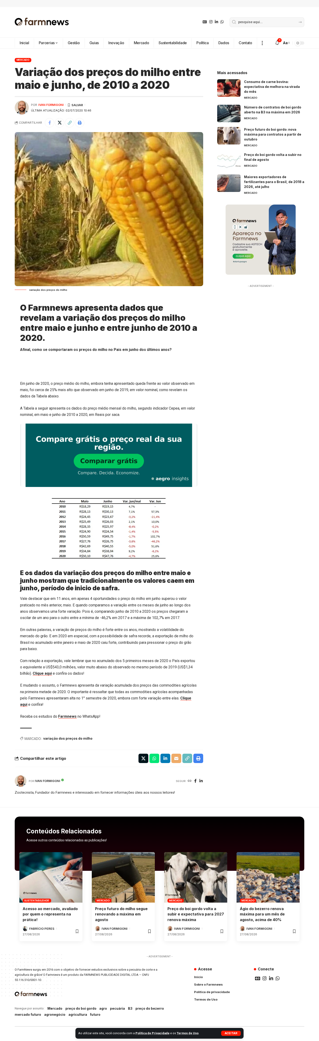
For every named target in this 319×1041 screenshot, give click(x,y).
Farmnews (67, 716)
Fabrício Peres (41, 928)
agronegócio (54, 1014)
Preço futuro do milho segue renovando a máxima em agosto (121, 914)
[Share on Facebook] (49, 122)
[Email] (176, 758)
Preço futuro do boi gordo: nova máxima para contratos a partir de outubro (272, 134)
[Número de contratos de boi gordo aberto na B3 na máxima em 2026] (229, 113)
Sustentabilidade (36, 900)
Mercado (23, 59)
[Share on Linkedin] (165, 758)
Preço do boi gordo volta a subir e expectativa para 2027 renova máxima (195, 914)
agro (103, 1008)
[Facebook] (195, 781)
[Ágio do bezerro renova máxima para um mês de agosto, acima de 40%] (268, 877)
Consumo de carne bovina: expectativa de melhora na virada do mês (272, 87)
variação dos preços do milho (67, 738)
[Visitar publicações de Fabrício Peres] (25, 928)
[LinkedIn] (216, 22)
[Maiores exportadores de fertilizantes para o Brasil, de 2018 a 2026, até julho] (229, 183)
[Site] (189, 781)
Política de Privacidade (152, 1033)
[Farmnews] (42, 22)
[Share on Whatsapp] (154, 758)
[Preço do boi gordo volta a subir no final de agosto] (229, 161)
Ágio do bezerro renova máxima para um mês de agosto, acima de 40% (262, 914)
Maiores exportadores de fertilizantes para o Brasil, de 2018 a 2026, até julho (274, 182)
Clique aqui (42, 673)
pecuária (117, 1008)
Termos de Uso (187, 1033)
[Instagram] (211, 22)
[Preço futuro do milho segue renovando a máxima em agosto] (123, 877)
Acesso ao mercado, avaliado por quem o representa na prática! (50, 914)
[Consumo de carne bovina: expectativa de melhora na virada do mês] (229, 88)
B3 (130, 1008)
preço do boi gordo (80, 1008)
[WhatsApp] (222, 22)
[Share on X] (59, 122)
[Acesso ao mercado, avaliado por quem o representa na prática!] (50, 877)
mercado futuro (28, 1014)
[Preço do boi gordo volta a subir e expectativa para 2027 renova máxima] (195, 877)
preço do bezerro (149, 1008)
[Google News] (205, 22)
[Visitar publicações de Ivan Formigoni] (22, 108)
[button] (231, 1033)
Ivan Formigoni (51, 105)
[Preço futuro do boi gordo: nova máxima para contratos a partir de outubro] (229, 135)
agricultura (77, 1014)
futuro (95, 1014)
